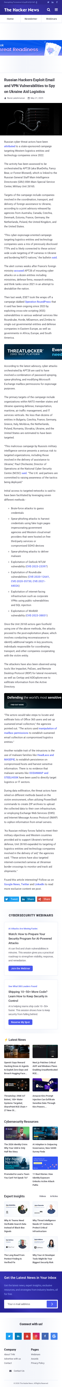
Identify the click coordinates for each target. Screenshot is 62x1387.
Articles (54, 1196)
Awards (34, 1358)
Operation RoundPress (38, 301)
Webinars (51, 18)
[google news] (53, 1336)
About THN (9, 1354)
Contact (8, 1363)
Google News (12, 884)
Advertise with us (12, 1358)
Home (10, 18)
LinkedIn (39, 884)
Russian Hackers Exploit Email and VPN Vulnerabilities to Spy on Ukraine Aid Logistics (29, 86)
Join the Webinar (20, 968)
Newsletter (31, 18)
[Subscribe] (52, 1304)
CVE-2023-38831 (36, 615)
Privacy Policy (37, 1363)
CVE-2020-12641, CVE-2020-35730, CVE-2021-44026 (30, 581)
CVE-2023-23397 (36, 566)
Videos (42, 1196)
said (54, 257)
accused (19, 270)
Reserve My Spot (20, 1022)
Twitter (25, 884)
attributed (9, 146)
